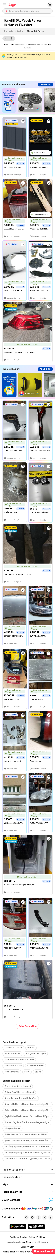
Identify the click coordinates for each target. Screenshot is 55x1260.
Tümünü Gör (45, 85)
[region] (28, 100)
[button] (4, 5)
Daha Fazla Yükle (27, 1026)
